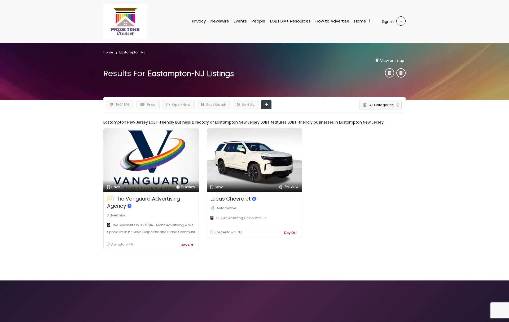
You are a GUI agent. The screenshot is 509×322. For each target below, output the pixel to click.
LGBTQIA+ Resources (290, 21)
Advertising (116, 215)
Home (360, 21)
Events (240, 21)
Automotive (226, 208)
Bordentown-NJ (228, 232)
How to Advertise (332, 21)
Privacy (199, 21)
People (258, 21)
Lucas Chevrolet (231, 198)
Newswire (219, 21)
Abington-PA (122, 244)
